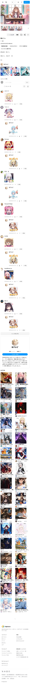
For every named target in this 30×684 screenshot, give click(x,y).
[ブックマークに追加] (21, 34)
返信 (21, 103)
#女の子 (8, 56)
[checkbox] (4, 86)
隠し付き (7, 86)
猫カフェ (8, 52)
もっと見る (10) (15, 333)
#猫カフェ (3, 56)
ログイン (27, 2)
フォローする (15, 354)
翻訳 (1, 60)
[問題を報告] (17, 104)
